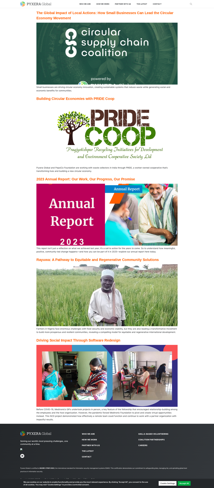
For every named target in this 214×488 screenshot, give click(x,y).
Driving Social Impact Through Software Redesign (78, 340)
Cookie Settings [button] (167, 483)
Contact (157, 4)
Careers (142, 445)
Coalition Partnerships (151, 439)
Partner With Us (123, 4)
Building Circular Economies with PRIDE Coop (75, 99)
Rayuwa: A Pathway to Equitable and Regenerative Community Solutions (97, 260)
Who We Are (85, 4)
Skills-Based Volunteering (153, 434)
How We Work (102, 4)
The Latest (142, 4)
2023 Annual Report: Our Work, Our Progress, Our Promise (85, 179)
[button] (191, 4)
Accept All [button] (184, 483)
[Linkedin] (22, 456)
